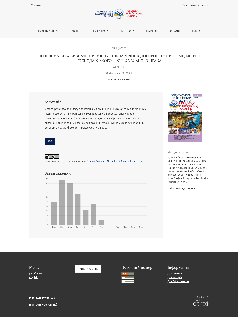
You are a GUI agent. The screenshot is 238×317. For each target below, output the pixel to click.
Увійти (205, 5)
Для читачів (175, 273)
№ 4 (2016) (119, 48)
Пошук (196, 31)
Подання (151, 31)
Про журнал (99, 31)
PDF (49, 141)
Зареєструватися (191, 5)
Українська (38, 5)
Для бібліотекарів (178, 281)
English (33, 277)
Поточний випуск (48, 31)
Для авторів (175, 277)
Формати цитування (183, 188)
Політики (126, 31)
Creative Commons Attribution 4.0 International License (116, 161)
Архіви (75, 31)
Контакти (174, 31)
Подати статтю (88, 269)
